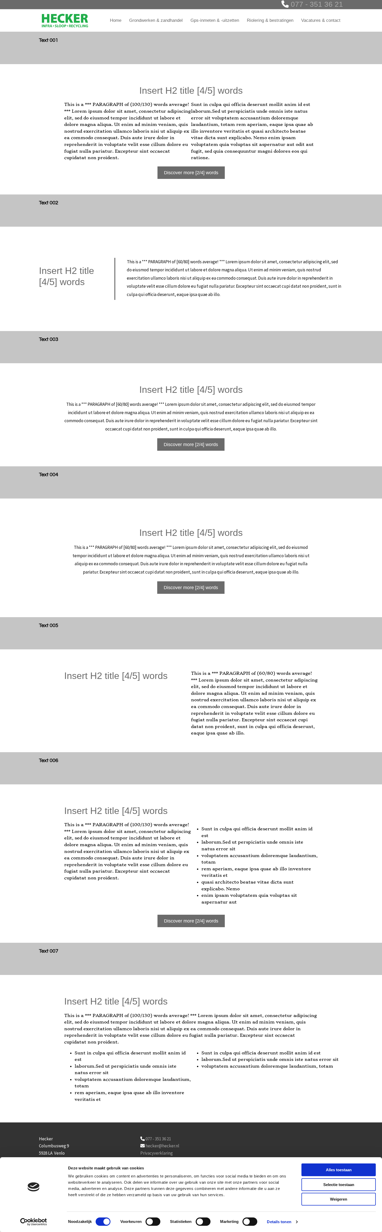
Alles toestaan (339, 1170)
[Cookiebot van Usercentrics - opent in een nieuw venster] (33, 1222)
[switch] (153, 1221)
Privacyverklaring (156, 1153)
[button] (191, 172)
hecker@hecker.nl (162, 1146)
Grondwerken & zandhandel (156, 20)
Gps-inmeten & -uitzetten (214, 20)
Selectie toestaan (338, 1184)
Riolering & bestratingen (270, 20)
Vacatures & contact (320, 20)
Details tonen (279, 1222)
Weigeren (338, 1199)
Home (115, 20)
